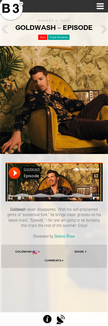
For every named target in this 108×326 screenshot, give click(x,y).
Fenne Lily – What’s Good (102, 29)
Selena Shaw (64, 236)
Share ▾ (80, 251)
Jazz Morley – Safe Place (6, 29)
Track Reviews (59, 37)
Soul (43, 37)
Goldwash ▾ (27, 251)
